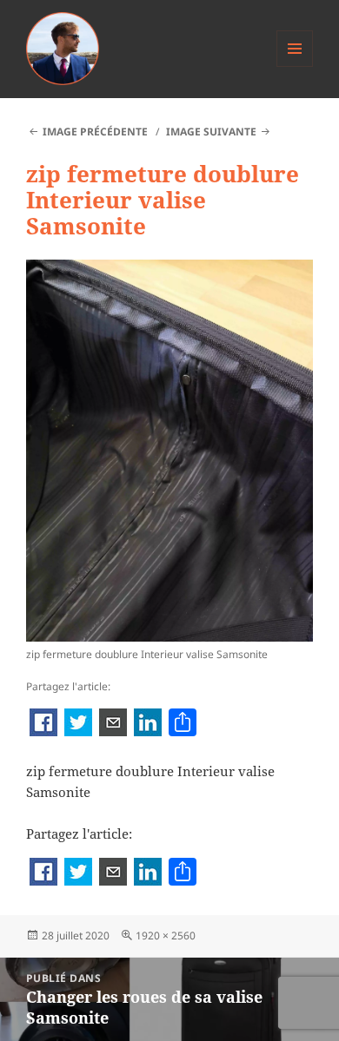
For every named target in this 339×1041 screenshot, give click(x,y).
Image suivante (211, 131)
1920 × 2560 (166, 935)
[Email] (113, 724)
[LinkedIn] (147, 724)
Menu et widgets (295, 66)
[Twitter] (78, 724)
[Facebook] (43, 724)
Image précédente (95, 131)
